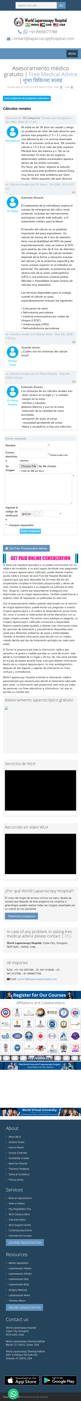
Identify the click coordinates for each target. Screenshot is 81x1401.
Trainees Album (17, 1300)
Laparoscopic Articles (20, 1273)
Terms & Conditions (19, 1174)
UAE (56, 87)
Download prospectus (21, 916)
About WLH (15, 1136)
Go (61, 5)
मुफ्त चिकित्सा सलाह (42, 80)
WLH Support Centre (20, 1224)
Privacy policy (16, 1179)
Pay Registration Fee (20, 1208)
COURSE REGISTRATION (24, 1242)
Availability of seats (19, 1158)
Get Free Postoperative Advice (28, 548)
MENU (73, 54)
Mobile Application (19, 1262)
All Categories (31, 118)
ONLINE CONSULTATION (24, 1307)
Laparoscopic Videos (20, 1268)
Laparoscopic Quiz (19, 1279)
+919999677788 (43, 31)
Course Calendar (18, 1152)
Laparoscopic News (19, 1295)
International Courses (20, 1235)
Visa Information (17, 1219)
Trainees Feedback (19, 1168)
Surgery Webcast (18, 1289)
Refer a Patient (17, 1203)
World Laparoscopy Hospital (34, 1396)
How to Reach (16, 1147)
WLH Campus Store (19, 1214)
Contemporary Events (20, 1230)
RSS (68, 936)
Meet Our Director (18, 1163)
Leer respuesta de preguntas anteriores (27, 98)
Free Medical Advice (53, 74)
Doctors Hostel (16, 1142)
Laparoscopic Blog (19, 1284)
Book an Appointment (20, 1198)
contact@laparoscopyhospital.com (43, 38)
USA (67, 87)
